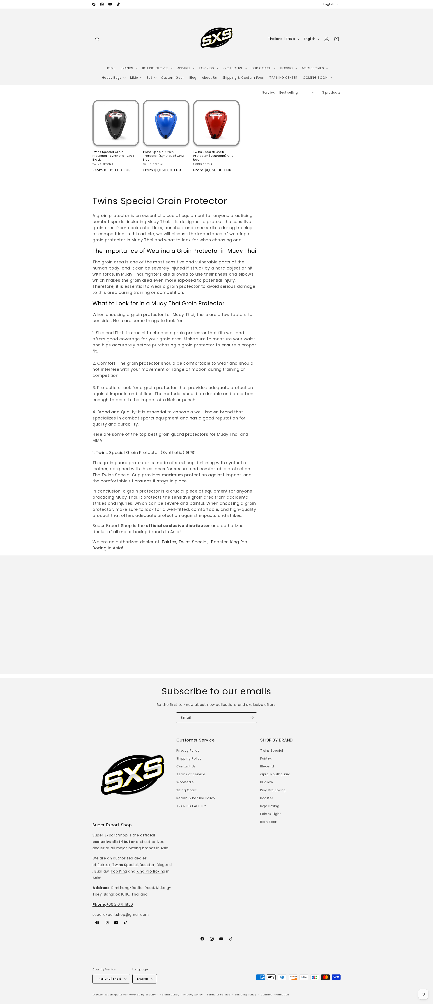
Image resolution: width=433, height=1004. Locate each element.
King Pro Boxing (150, 871)
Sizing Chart (186, 790)
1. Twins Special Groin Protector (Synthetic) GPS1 (144, 452)
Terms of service (218, 994)
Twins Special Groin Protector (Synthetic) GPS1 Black (113, 156)
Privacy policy (193, 994)
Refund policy (169, 994)
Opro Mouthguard (275, 774)
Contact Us (186, 766)
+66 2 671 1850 (119, 904)
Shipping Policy (189, 758)
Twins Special (193, 542)
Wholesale (185, 782)
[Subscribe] (252, 717)
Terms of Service (190, 774)
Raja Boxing (269, 806)
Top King (119, 871)
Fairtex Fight (270, 814)
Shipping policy (245, 994)
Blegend (267, 766)
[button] (97, 39)
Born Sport (269, 822)
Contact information (274, 994)
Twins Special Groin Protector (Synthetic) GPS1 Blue (163, 156)
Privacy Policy (187, 750)
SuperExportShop (116, 994)
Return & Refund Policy (195, 798)
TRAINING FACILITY (191, 806)
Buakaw (266, 782)
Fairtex (169, 542)
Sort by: (268, 92)
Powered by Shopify (142, 994)
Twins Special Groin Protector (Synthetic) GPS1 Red (214, 156)
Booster (219, 542)
